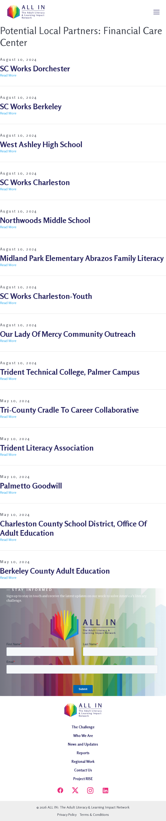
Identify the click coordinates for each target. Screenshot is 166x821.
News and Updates (83, 744)
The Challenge (83, 727)
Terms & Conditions (94, 814)
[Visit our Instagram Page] (90, 790)
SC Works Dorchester (35, 68)
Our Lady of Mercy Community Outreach (68, 334)
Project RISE (83, 778)
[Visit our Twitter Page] (75, 790)
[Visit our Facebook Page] (60, 790)
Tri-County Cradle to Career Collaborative (69, 409)
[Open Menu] (156, 12)
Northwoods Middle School (45, 220)
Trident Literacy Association (47, 447)
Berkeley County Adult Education (55, 570)
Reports (83, 753)
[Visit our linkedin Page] (105, 790)
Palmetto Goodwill (31, 485)
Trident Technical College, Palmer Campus (70, 371)
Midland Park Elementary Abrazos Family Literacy (82, 258)
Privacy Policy (67, 814)
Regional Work (83, 761)
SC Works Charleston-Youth (46, 296)
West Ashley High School (41, 144)
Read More (8, 75)
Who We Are (83, 735)
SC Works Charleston (35, 182)
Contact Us (83, 770)
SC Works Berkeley (30, 106)
